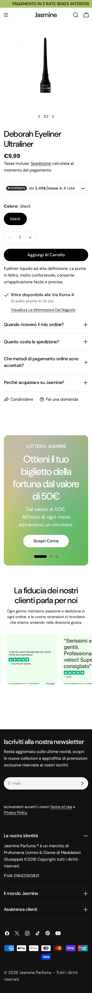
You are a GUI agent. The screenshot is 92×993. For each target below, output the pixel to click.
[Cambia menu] (6, 15)
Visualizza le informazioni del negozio (43, 309)
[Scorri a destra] (53, 116)
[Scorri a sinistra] (39, 116)
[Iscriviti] (82, 783)
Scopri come (46, 541)
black (15, 218)
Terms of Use (61, 806)
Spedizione (41, 163)
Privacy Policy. (16, 812)
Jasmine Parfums (35, 972)
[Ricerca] (76, 15)
